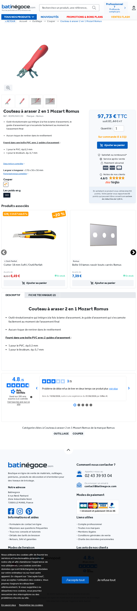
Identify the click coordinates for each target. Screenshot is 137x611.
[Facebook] (12, 511)
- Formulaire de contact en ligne (24, 524)
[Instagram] (21, 511)
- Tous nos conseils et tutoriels (24, 531)
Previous (2, 251)
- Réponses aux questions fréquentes (28, 528)
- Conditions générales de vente (94, 535)
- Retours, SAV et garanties (22, 539)
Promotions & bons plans (85, 16)
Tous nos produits (17, 16)
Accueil (23, 21)
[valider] (94, 7)
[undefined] (31, 397)
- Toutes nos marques (88, 528)
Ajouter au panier (114, 145)
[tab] (13, 295)
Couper (51, 21)
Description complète (13, 163)
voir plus (113, 388)
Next (131, 251)
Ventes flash (120, 16)
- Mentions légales (86, 531)
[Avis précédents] (36, 388)
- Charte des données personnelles (95, 539)
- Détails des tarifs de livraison (24, 535)
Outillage (37, 21)
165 (7, 195)
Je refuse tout (106, 580)
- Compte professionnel (89, 524)
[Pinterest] (30, 511)
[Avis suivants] (129, 388)
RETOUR (11, 21)
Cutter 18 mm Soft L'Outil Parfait (23, 264)
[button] (31, 605)
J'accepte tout (75, 580)
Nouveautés (49, 16)
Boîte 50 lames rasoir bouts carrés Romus (97, 264)
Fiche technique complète (15, 173)
